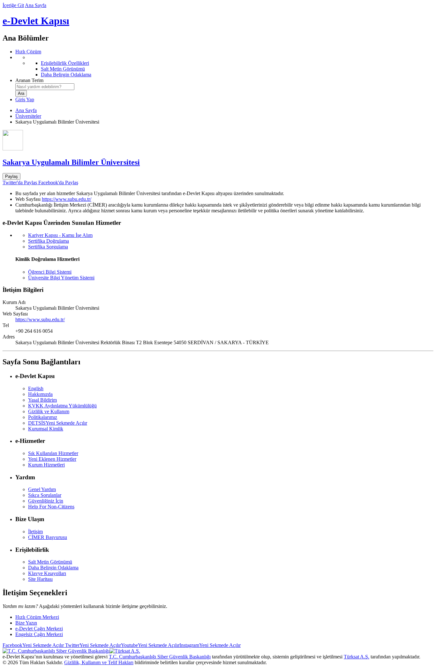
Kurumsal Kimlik (45, 428)
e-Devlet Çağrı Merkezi (39, 628)
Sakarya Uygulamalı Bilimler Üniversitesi (71, 162)
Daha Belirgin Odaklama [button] (53, 567)
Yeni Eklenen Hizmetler (52, 459)
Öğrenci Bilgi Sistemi (49, 272)
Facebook (33, 645)
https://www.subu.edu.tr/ (66, 199)
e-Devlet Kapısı (36, 21)
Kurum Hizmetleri (46, 464)
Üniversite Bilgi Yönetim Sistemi (61, 277)
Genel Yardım (42, 489)
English (35, 388)
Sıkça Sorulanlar (44, 495)
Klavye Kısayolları (47, 573)
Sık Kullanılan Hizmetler (53, 453)
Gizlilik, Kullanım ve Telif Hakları (98, 662)
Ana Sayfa (35, 5)
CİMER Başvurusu (47, 537)
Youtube (150, 645)
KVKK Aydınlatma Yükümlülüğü (62, 405)
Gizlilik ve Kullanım (48, 411)
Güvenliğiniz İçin (45, 501)
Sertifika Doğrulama (48, 241)
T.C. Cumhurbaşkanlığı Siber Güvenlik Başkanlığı (160, 656)
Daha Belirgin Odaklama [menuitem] (66, 74)
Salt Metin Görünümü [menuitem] (63, 69)
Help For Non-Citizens (51, 506)
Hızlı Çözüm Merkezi (37, 617)
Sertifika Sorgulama (48, 246)
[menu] (224, 66)
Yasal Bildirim (42, 400)
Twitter (92, 645)
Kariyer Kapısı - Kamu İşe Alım (60, 235)
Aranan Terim (29, 80)
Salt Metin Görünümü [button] (50, 562)
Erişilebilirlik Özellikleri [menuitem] (65, 63)
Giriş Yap (24, 99)
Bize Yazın (26, 623)
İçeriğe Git (13, 5)
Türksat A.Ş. (356, 656)
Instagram (210, 645)
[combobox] (44, 86)
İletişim (35, 531)
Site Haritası (40, 579)
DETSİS (57, 423)
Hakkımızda (40, 394)
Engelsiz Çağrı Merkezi (39, 634)
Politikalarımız (42, 417)
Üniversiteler (28, 116)
